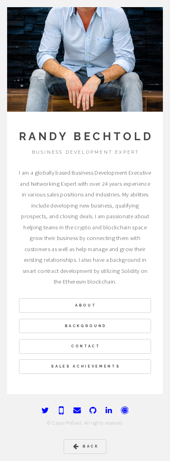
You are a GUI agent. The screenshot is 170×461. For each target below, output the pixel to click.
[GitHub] (93, 410)
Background (86, 326)
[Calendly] (125, 410)
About (85, 305)
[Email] (77, 410)
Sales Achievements (85, 366)
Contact (85, 346)
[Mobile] (61, 410)
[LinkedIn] (108, 410)
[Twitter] (45, 410)
